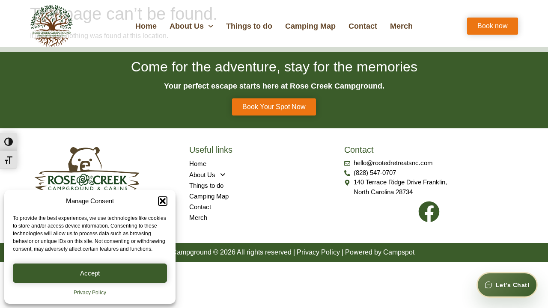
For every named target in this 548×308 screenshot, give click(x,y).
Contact (362, 26)
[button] (162, 201)
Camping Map (310, 26)
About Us (187, 26)
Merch (401, 26)
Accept (90, 273)
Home (146, 26)
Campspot (398, 252)
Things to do (249, 26)
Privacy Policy (90, 293)
